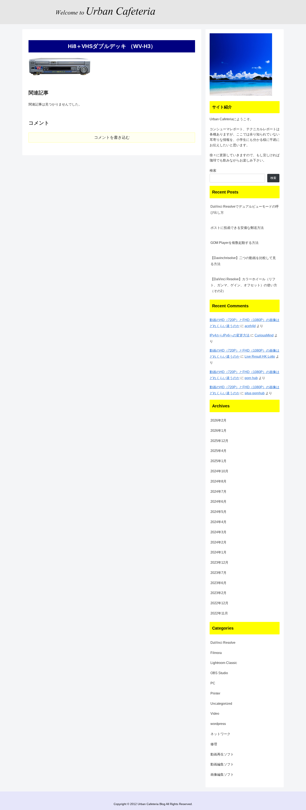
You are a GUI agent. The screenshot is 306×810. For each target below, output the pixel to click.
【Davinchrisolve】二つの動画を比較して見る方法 (243, 261)
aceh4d (250, 326)
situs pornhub (255, 393)
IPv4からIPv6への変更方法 (230, 335)
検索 (213, 170)
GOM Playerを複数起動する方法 (234, 242)
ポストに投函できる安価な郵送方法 (237, 227)
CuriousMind (264, 335)
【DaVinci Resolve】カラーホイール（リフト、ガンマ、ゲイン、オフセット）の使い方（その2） (243, 285)
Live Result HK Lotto (260, 356)
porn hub (251, 378)
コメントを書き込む (112, 137)
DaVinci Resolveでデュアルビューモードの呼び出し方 (244, 209)
